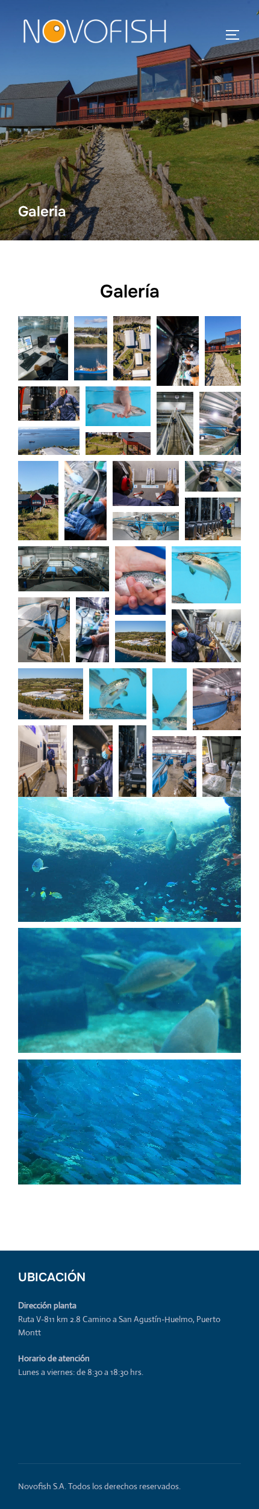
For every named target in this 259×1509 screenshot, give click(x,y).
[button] (43, 348)
